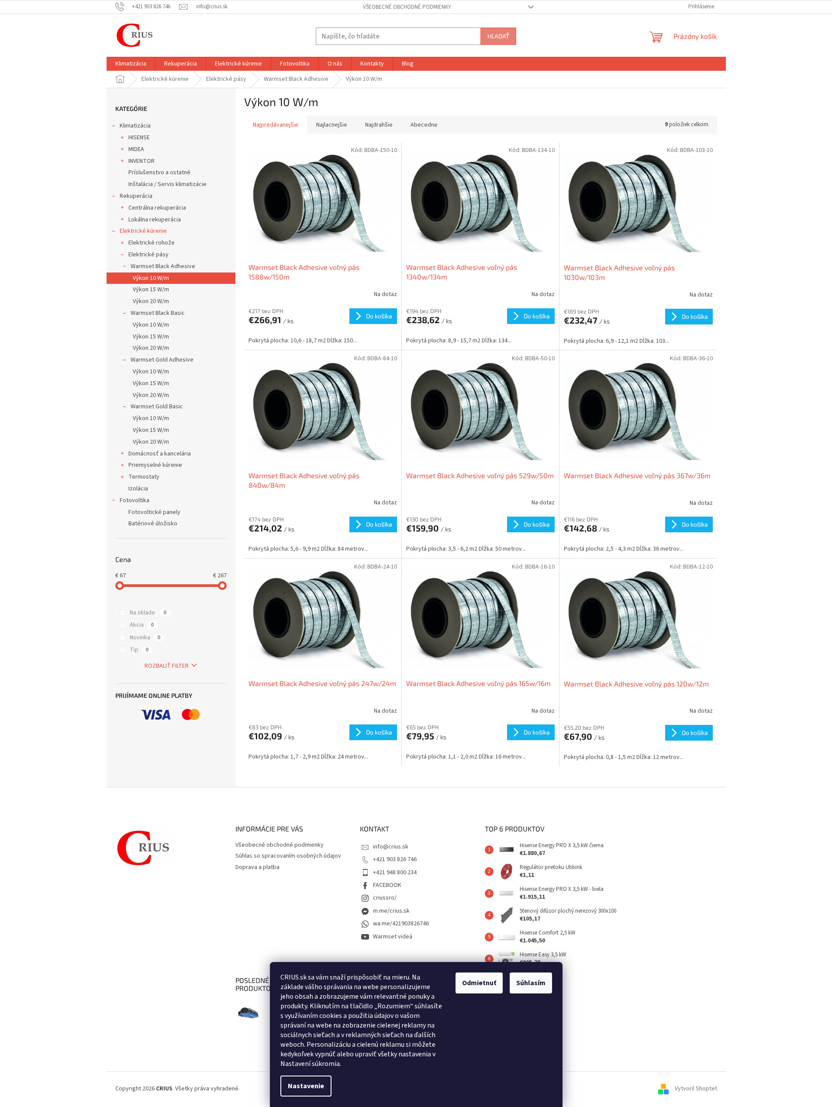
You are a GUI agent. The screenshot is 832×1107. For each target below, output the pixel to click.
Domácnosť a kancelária (159, 453)
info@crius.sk (390, 846)
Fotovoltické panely (154, 512)
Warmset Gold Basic (157, 406)
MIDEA (136, 149)
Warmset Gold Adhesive (162, 359)
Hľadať (498, 36)
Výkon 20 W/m (151, 301)
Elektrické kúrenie (143, 231)
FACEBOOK (387, 885)
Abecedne (424, 125)
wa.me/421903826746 (401, 923)
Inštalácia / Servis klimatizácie (167, 184)
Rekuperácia (136, 196)
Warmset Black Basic (158, 313)
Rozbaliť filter (167, 666)
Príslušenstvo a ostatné (159, 172)
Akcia (142, 625)
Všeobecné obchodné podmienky (407, 7)
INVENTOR (141, 161)
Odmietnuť (479, 983)
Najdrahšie (379, 125)
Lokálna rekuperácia (154, 219)
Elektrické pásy (148, 254)
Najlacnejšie (331, 125)
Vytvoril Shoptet (696, 1088)
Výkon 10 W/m (151, 278)
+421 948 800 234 (395, 872)
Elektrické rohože (151, 242)
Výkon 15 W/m (151, 289)
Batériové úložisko (152, 523)
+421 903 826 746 (395, 859)
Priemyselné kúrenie (155, 465)
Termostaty (143, 476)
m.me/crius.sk (391, 911)
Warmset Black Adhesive (163, 266)
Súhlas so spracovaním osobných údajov (288, 856)
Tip (139, 649)
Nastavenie (306, 1086)
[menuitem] (131, 64)
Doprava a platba (257, 867)
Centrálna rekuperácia (157, 207)
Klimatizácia (135, 125)
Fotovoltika (134, 500)
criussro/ (385, 897)
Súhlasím (530, 983)
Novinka (145, 637)
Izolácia (138, 488)
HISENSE (139, 137)
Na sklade (148, 612)
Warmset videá (392, 936)
